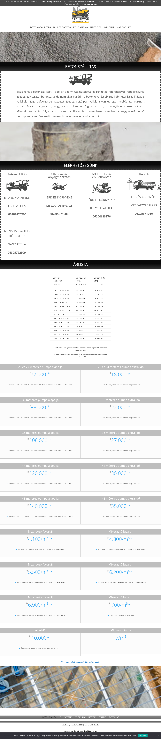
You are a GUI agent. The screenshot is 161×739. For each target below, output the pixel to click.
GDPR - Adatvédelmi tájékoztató (80, 731)
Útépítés (96, 27)
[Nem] (158, 736)
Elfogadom (142, 735)
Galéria (109, 27)
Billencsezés (62, 27)
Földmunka (80, 27)
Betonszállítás (40, 27)
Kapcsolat (124, 27)
